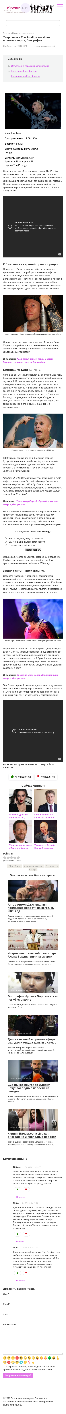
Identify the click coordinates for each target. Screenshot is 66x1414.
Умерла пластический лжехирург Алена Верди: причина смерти (32, 955)
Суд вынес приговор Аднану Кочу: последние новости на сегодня (29, 1088)
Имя (6, 1294)
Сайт (5, 1314)
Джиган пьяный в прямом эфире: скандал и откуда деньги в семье (32, 1041)
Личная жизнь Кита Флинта (25, 76)
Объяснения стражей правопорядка (30, 66)
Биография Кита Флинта (24, 71)
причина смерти (34, 866)
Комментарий (10, 1324)
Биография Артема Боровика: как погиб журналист (33, 998)
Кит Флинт (15, 866)
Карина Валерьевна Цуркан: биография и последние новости (32, 1135)
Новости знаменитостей (44, 46)
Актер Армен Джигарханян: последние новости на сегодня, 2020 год (31, 908)
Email (6, 1304)
